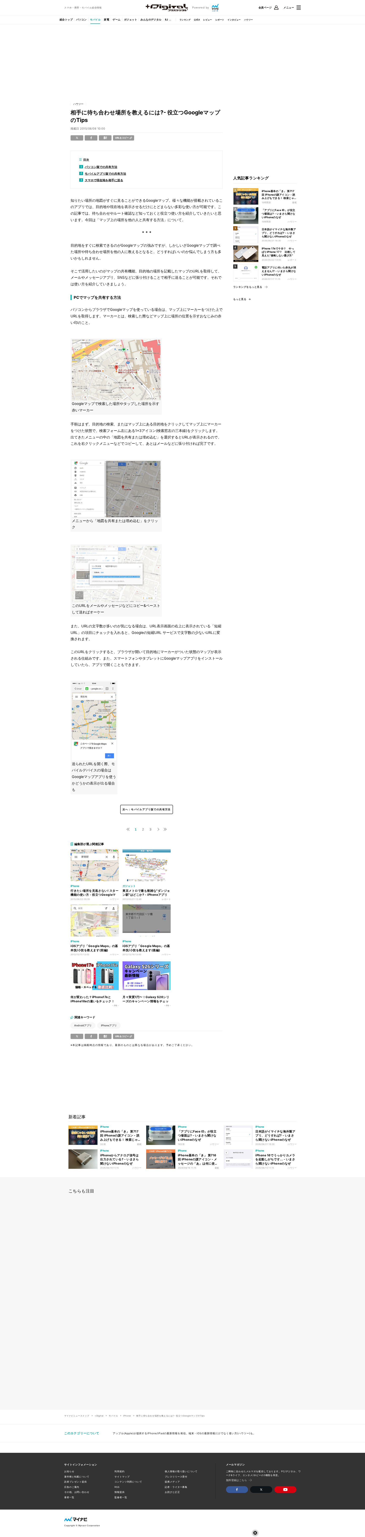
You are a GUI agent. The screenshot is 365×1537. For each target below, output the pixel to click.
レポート (219, 19)
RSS (117, 1487)
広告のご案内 (71, 1487)
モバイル (95, 19)
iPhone (127, 1415)
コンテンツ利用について (128, 1481)
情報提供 (119, 1492)
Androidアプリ (83, 1025)
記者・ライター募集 (176, 1487)
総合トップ (66, 19)
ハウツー (248, 19)
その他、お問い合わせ (76, 1492)
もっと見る (239, 299)
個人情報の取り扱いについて (181, 1471)
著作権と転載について (76, 1476)
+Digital (99, 1415)
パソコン (81, 19)
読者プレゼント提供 (75, 1481)
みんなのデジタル (151, 19)
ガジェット (130, 19)
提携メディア (172, 1481)
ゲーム (116, 19)
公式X (197, 19)
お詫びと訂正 (172, 1492)
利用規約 (119, 1471)
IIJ (166, 19)
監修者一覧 (120, 1497)
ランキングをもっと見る (247, 287)
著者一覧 (69, 1497)
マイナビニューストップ (76, 1415)
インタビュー (234, 19)
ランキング (185, 19)
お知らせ (69, 1471)
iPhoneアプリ (109, 1025)
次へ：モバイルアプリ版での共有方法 (147, 809)
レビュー (207, 19)
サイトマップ (121, 1476)
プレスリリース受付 (176, 1476)
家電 (106, 19)
